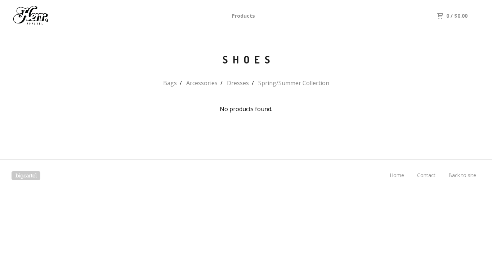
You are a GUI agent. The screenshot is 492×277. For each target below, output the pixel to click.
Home (397, 175)
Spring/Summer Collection (293, 83)
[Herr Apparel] (49, 16)
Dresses (238, 83)
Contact (426, 175)
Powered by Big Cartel (26, 175)
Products (243, 15)
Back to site (462, 175)
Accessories (202, 83)
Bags (170, 83)
